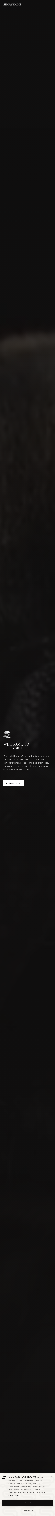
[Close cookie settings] (51, 1476)
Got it (27, 1503)
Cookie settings (27, 1510)
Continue (11, 783)
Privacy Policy (14, 1495)
